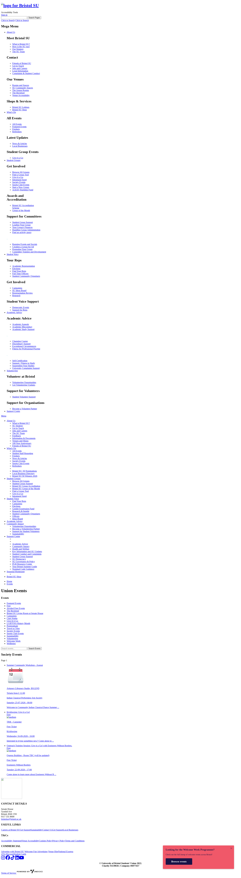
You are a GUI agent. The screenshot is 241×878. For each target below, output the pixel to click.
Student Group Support (22, 222)
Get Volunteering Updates (23, 385)
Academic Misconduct (22, 327)
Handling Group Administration (26, 230)
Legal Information (20, 71)
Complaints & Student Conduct (26, 73)
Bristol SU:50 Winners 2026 (24, 476)
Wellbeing (11, 643)
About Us (11, 421)
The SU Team (18, 51)
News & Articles (19, 143)
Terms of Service (9, 873)
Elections (16, 268)
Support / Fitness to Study (23, 363)
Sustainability (18, 534)
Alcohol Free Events (16, 608)
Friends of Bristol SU (21, 63)
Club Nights (12, 618)
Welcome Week (14, 641)
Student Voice (13, 498)
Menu (3, 416)
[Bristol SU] (20, 5)
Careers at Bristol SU (10, 830)
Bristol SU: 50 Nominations (24, 471)
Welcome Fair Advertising (36, 851)
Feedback (16, 436)
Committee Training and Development (29, 252)
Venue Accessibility (21, 95)
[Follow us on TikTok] (13, 858)
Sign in (4, 15)
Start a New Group (20, 187)
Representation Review (22, 293)
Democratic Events (20, 307)
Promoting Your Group (22, 249)
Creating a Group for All (23, 247)
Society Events (18, 182)
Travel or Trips (13, 628)
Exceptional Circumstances (24, 346)
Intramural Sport (19, 180)
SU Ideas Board (19, 290)
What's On (11, 448)
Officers (15, 516)
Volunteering (12, 638)
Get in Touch (18, 66)
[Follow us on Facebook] (8, 858)
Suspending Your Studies (23, 365)
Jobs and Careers (19, 68)
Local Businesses (19, 146)
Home (9, 581)
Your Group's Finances (22, 227)
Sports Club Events (20, 185)
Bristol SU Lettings (20, 107)
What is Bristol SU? (21, 44)
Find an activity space (21, 232)
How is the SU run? (21, 46)
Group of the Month (21, 210)
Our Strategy (18, 49)
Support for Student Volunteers (25, 531)
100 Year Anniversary (21, 443)
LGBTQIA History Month (18, 623)
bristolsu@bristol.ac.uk (11, 819)
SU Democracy (19, 559)
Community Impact (15, 524)
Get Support (25, 830)
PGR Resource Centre (22, 564)
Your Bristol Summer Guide (24, 566)
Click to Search (8, 20)
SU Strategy (17, 426)
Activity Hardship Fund (22, 190)
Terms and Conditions (75, 841)
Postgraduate (12, 626)
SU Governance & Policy (23, 561)
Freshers (16, 129)
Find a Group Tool (20, 175)
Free (9, 606)
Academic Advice (14, 521)
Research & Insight (20, 511)
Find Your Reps (19, 271)
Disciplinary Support (21, 344)
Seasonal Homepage (16, 571)
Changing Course (20, 341)
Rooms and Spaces (20, 85)
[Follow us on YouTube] (21, 858)
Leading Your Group (21, 225)
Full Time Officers (20, 273)
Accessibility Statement (11, 841)
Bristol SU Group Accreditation (26, 486)
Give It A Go (12, 621)
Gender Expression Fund (23, 509)
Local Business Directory (23, 473)
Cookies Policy (45, 841)
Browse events (179, 861)
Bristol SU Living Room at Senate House (25, 613)
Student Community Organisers (26, 276)
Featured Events (19, 126)
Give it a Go (17, 158)
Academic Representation (23, 266)
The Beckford (18, 93)
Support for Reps (19, 310)
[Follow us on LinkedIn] (17, 858)
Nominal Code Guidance (23, 569)
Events (10, 584)
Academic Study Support (23, 329)
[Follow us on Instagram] (3, 858)
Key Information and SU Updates (27, 551)
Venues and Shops (20, 441)
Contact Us (47, 830)
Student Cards (20, 854)
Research (16, 295)
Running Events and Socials (24, 244)
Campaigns (17, 288)
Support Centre (13, 536)
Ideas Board (17, 519)
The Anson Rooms (20, 90)
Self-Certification (19, 360)
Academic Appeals (20, 324)
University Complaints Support (26, 368)
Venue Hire (53, 851)
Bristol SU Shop (19, 110)
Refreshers (17, 131)
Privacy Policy (58, 841)
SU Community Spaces (22, 88)
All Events (17, 124)
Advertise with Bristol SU (12, 851)
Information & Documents (23, 438)
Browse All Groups (20, 172)
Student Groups (14, 478)
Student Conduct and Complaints (26, 554)
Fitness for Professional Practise (26, 349)
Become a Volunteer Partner (24, 408)
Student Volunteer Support (24, 397)
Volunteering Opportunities (24, 382)
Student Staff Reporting (22, 453)
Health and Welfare (20, 549)
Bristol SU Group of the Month (26, 488)
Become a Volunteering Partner (26, 529)
